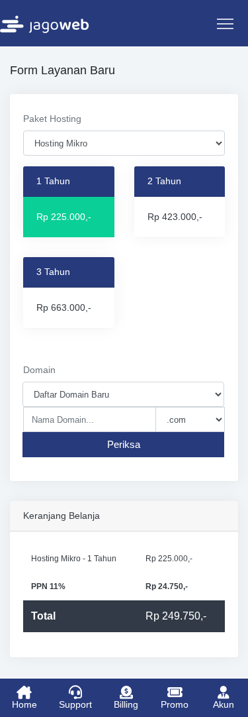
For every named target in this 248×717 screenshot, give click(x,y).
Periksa (123, 444)
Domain (39, 369)
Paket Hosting (52, 118)
